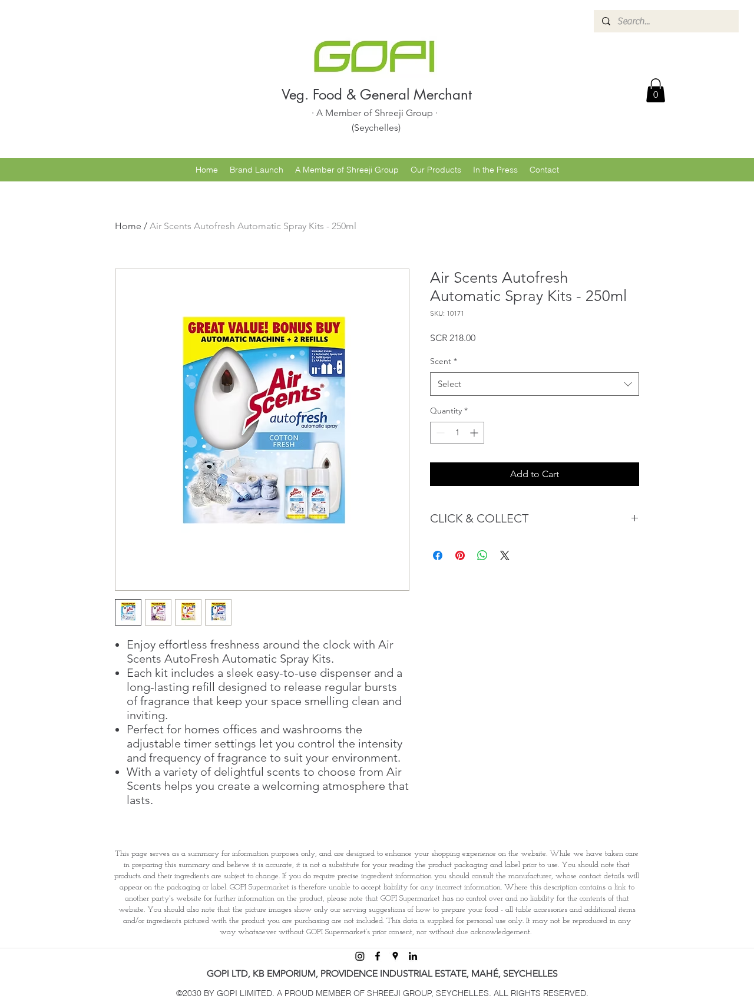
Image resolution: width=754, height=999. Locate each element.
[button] (656, 90)
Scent (443, 361)
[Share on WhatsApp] (482, 555)
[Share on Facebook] (438, 555)
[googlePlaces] (395, 956)
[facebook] (377, 956)
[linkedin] (413, 956)
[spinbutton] (457, 432)
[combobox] (534, 384)
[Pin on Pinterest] (460, 555)
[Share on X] (505, 555)
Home (128, 225)
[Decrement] (439, 432)
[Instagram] (360, 956)
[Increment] (475, 432)
